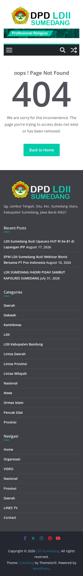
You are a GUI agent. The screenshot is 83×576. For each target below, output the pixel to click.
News (8, 393)
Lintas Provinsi (15, 364)
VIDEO (8, 469)
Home (8, 449)
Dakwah (10, 315)
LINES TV (11, 508)
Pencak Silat (13, 412)
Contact (10, 517)
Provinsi (10, 422)
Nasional (11, 383)
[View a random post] (73, 50)
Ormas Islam (13, 402)
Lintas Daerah (15, 354)
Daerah (9, 305)
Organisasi (12, 459)
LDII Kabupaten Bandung (23, 344)
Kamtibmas (12, 325)
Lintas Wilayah (15, 373)
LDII (7, 334)
